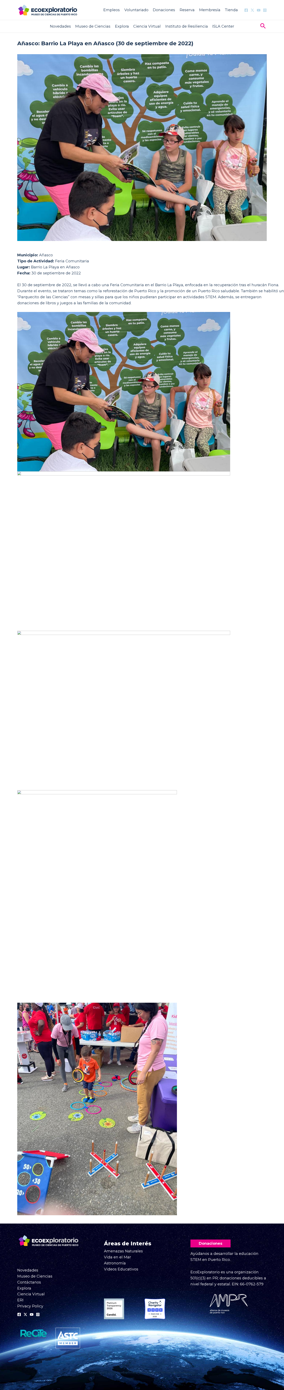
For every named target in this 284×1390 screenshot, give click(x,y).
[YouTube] (259, 10)
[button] (263, 26)
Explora (122, 26)
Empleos (111, 10)
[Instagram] (265, 10)
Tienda (231, 10)
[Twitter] (252, 10)
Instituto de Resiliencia (186, 26)
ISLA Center (223, 26)
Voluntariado (136, 10)
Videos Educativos (121, 1269)
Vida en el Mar (117, 1257)
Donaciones (164, 10)
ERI (20, 1300)
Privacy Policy (30, 1306)
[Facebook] (246, 10)
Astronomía (115, 1263)
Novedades (60, 26)
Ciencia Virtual (147, 26)
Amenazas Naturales (123, 1251)
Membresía (209, 10)
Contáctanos (29, 1282)
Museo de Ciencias (92, 26)
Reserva (187, 10)
